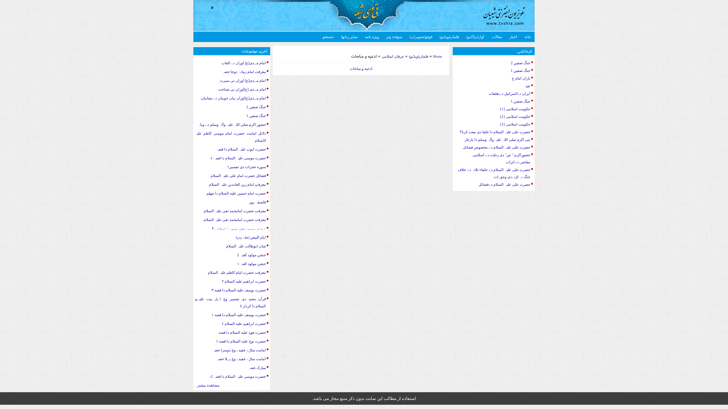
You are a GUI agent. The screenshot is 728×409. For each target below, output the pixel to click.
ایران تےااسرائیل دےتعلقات (509, 93)
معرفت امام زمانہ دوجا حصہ (244, 72)
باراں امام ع (521, 78)
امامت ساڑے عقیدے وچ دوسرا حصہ (239, 350)
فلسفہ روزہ (256, 202)
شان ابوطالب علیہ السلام (246, 246)
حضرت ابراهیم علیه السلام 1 (244, 324)
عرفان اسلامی (393, 56)
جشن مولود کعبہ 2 (251, 255)
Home (437, 56)
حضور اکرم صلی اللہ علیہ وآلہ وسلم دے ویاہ (232, 124)
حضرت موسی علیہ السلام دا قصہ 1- (238, 158)
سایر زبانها (349, 37)
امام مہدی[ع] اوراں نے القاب (244, 63)
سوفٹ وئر (394, 37)
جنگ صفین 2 (256, 107)
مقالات (497, 37)
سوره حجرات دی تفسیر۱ (246, 167)
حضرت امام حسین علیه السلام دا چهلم (236, 193)
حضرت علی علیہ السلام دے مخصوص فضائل (496, 147)
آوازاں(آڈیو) (475, 37)
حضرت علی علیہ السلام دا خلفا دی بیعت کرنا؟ (495, 132)
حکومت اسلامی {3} (515, 124)
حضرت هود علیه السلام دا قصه (242, 332)
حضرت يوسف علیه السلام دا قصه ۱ (239, 315)
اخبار (513, 37)
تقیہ (527, 86)
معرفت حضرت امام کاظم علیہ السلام (237, 272)
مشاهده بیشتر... (207, 385)
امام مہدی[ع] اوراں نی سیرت (243, 80)
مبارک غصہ (257, 368)
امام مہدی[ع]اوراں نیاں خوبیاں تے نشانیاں (233, 98)
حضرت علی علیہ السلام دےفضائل (504, 184)
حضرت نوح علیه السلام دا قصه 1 (241, 341)
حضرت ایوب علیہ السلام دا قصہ (241, 149)
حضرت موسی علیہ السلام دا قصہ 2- (238, 376)
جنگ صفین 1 (256, 116)
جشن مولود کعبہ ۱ (251, 264)
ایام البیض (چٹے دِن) (251, 237)
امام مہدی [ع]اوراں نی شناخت (242, 89)
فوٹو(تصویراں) (421, 37)
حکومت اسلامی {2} (515, 116)
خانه (527, 37)
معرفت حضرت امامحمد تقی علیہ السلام (235, 211)
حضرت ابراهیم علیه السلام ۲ (244, 281)
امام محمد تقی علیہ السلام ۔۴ (239, 228)
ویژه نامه (372, 37)
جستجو (328, 37)
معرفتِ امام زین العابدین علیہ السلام (237, 184)
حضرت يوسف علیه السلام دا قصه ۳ (239, 290)
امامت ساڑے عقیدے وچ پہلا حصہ (241, 359)
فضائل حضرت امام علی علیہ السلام (238, 176)
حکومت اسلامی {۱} (515, 109)
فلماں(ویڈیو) (449, 37)
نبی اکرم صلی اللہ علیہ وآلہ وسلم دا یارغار (497, 139)
